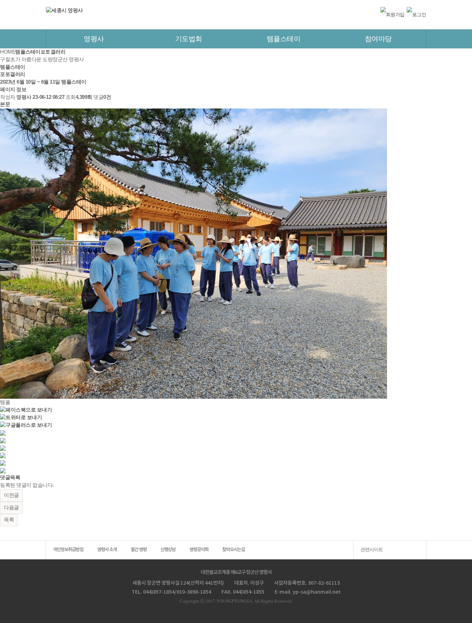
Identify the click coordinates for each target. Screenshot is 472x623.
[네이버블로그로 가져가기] (3, 470)
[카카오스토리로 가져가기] (3, 432)
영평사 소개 (107, 550)
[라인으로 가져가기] (3, 440)
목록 (9, 519)
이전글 (11, 495)
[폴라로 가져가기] (3, 447)
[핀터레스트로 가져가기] (3, 455)
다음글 (11, 507)
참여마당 (378, 39)
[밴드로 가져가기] (3, 462)
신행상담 (168, 550)
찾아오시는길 (233, 550)
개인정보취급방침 (68, 550)
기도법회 (188, 39)
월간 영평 (139, 550)
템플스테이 (284, 39)
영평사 (94, 39)
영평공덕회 (198, 550)
